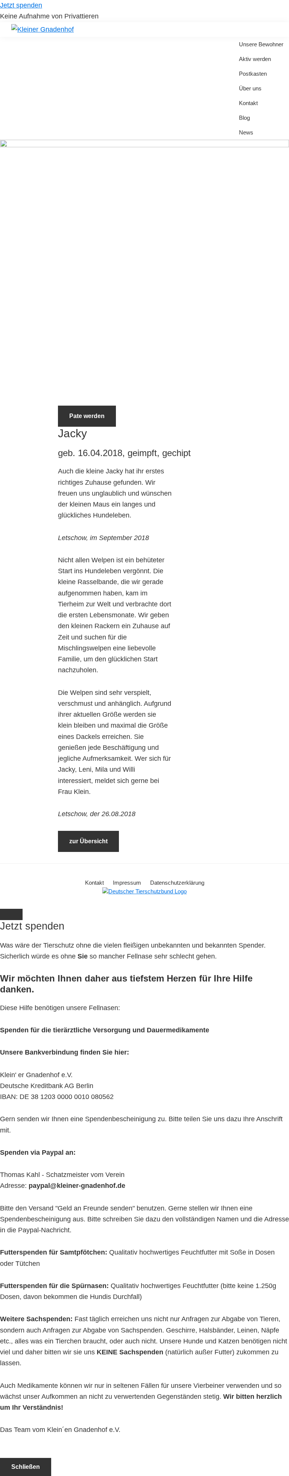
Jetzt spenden (21, 5)
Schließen (25, 1467)
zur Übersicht (88, 841)
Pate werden (87, 416)
